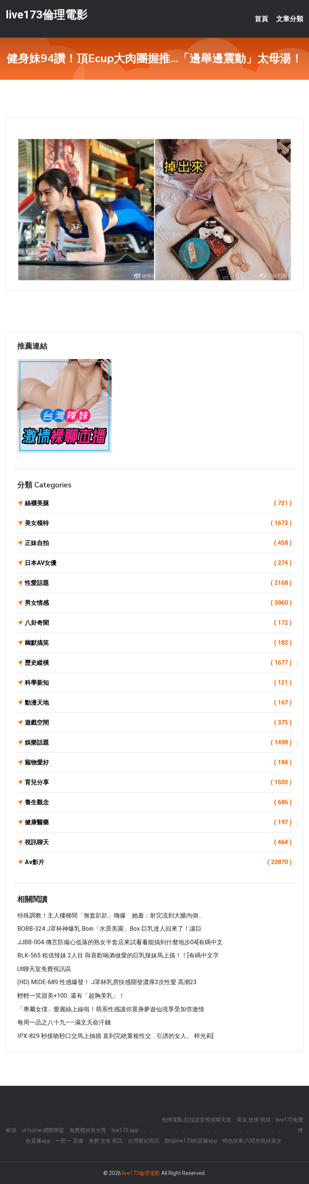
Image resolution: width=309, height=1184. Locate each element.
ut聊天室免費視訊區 (44, 968)
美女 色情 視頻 (254, 1120)
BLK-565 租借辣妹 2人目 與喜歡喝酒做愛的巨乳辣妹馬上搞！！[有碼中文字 (118, 955)
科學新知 (158, 682)
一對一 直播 (69, 1141)
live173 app (125, 1130)
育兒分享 (158, 782)
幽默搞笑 (158, 642)
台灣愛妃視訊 (143, 1141)
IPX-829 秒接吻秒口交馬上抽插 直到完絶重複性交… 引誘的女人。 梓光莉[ (115, 1035)
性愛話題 (158, 582)
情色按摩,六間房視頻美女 (251, 1141)
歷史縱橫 (158, 662)
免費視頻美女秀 (87, 1130)
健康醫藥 (158, 822)
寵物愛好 (158, 762)
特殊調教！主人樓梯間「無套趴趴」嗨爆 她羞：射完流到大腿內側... (109, 915)
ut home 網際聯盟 (43, 1130)
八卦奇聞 (158, 622)
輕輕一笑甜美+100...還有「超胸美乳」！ (71, 995)
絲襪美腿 (158, 503)
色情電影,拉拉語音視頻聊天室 (196, 1120)
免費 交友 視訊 (105, 1141)
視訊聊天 (158, 842)
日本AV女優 (158, 562)
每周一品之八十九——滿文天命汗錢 (64, 1022)
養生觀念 (158, 802)
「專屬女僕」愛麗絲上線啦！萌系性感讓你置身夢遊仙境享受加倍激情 (110, 1009)
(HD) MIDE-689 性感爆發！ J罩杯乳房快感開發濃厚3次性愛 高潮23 (107, 982)
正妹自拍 (158, 542)
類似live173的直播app (191, 1141)
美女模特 (158, 523)
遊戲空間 (158, 722)
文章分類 (289, 19)
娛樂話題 (158, 742)
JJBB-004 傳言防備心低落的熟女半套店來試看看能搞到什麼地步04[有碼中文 (120, 942)
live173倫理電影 (47, 14)
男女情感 (158, 602)
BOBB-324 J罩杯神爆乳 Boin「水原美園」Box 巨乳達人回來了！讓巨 (109, 928)
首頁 (261, 19)
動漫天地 (158, 702)
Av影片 (158, 862)
